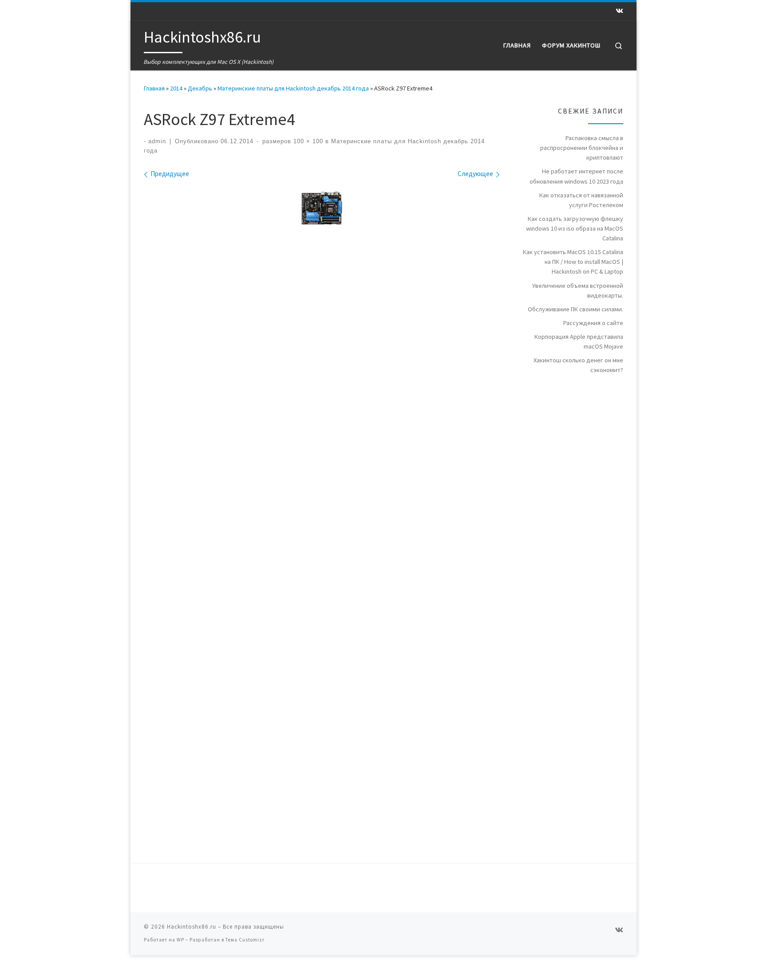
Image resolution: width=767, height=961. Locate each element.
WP (180, 940)
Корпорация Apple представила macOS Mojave (578, 341)
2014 (176, 88)
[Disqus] (383, 501)
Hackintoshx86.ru (191, 926)
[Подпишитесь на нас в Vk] (619, 11)
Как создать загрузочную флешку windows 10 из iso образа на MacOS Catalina (574, 228)
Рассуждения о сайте (593, 323)
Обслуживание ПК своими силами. (575, 309)
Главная (154, 88)
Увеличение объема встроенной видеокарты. (577, 290)
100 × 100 (307, 141)
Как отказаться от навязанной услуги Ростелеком (581, 200)
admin (157, 141)
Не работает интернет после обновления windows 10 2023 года (576, 176)
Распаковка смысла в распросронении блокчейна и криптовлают (581, 147)
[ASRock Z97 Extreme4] (322, 208)
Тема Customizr (245, 940)
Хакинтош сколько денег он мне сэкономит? (578, 365)
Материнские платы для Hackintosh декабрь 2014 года (293, 88)
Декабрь (200, 88)
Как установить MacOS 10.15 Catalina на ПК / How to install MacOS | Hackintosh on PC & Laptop (573, 261)
